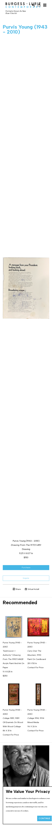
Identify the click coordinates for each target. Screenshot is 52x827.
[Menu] (44, 5)
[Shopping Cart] (39, 5)
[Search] (33, 5)
